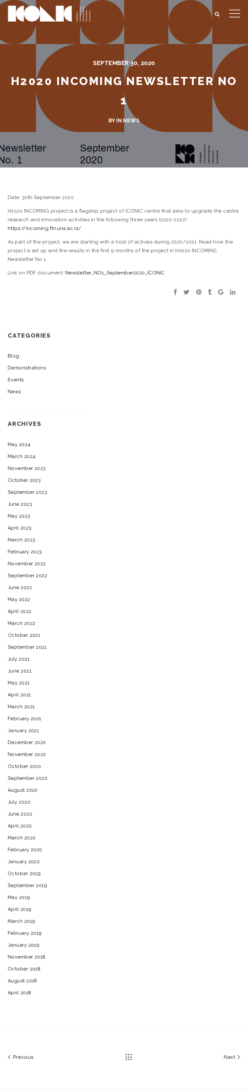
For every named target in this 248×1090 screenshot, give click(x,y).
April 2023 (20, 528)
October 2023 (24, 480)
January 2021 (23, 730)
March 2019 (22, 921)
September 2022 (27, 575)
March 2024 (22, 456)
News (131, 121)
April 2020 (20, 826)
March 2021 (21, 707)
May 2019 (19, 897)
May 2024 (19, 444)
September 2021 (27, 647)
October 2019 (24, 873)
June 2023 (20, 504)
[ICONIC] (49, 12)
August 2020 (23, 790)
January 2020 (24, 862)
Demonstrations (27, 368)
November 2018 (27, 957)
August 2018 (22, 981)
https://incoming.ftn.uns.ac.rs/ (44, 228)
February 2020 (25, 850)
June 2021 (19, 671)
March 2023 (22, 540)
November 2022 (27, 564)
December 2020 (27, 742)
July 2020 (19, 802)
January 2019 (23, 945)
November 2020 (27, 754)
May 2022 (19, 599)
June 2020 (20, 814)
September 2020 (27, 778)
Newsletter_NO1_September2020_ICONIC (115, 273)
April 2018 (19, 993)
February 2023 (25, 552)
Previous (22, 1057)
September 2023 (27, 492)
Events (16, 380)
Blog (13, 356)
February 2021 (24, 719)
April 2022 (20, 611)
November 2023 (27, 468)
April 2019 (20, 909)
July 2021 (18, 659)
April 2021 (19, 695)
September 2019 (27, 885)
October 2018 (24, 969)
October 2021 (24, 635)
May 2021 (19, 683)
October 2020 (24, 766)
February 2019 (25, 933)
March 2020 (22, 838)
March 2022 (22, 623)
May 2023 (19, 516)
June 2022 (20, 587)
